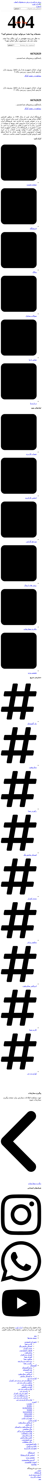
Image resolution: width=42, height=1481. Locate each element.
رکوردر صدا (28, 1363)
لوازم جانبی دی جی (25, 1389)
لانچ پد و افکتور (26, 1387)
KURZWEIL (27, 1408)
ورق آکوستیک (27, 1368)
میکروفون (28, 1353)
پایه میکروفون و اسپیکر (23, 1427)
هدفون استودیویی (25, 1350)
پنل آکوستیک (27, 1370)
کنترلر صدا (28, 1357)
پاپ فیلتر (28, 1425)
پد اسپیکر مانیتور (26, 1376)
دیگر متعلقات (27, 1442)
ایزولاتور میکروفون (25, 1374)
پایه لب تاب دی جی (21, 1398)
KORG (29, 1406)
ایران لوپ (18, 1327)
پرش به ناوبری (35, 2)
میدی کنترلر (27, 1348)
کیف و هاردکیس (26, 1438)
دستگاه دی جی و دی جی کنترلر (20, 1380)
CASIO (29, 1404)
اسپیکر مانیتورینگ (25, 1346)
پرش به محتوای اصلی (22, 2)
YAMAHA (28, 1416)
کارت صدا (28, 1344)
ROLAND (28, 1414)
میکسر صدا (28, 1359)
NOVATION (27, 1412)
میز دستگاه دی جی (21, 1395)
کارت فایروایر (27, 1435)
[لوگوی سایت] (36, 4)
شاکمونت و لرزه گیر (24, 1431)
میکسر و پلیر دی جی (24, 1383)
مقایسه (34, 1464)
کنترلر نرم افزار (26, 1355)
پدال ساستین (27, 1429)
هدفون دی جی (27, 1385)
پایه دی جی (23, 1391)
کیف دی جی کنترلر (21, 1393)
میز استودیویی (27, 1440)
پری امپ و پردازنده (25, 1361)
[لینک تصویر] (36, 113)
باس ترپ (28, 1372)
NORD (29, 1410)
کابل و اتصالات (26, 1433)
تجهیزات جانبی (27, 1418)
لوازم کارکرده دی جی (24, 1400)
